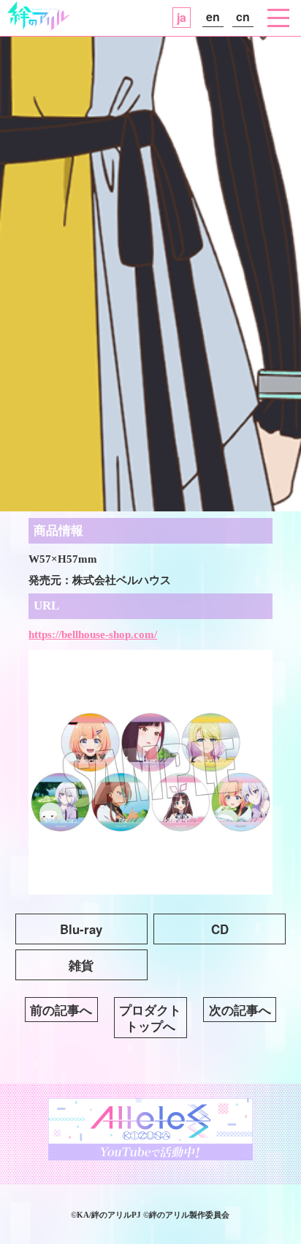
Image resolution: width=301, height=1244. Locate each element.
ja (181, 17)
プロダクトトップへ (150, 1017)
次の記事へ (240, 1009)
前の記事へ (61, 1009)
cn (243, 16)
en (213, 16)
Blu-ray (81, 929)
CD (220, 929)
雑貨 (81, 965)
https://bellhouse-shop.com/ (92, 634)
